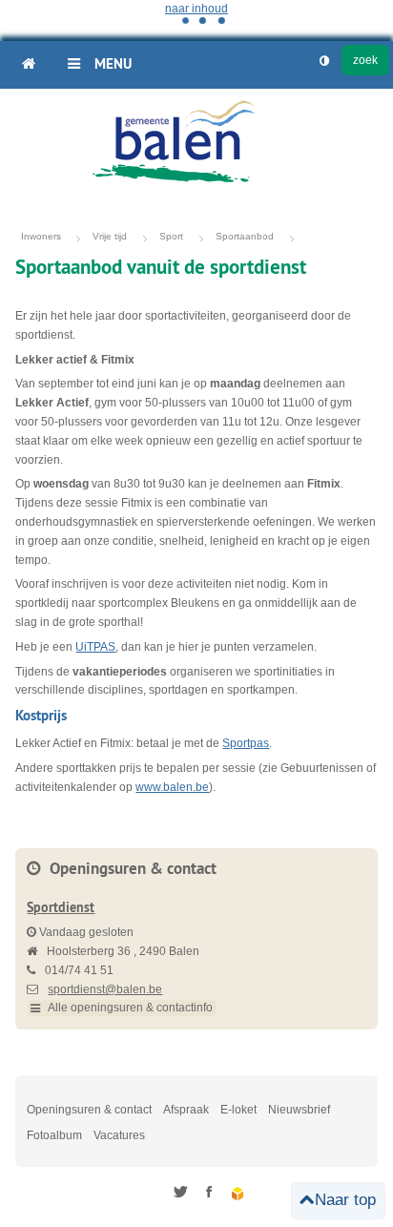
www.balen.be (172, 787)
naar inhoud (196, 8)
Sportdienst (60, 907)
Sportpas (245, 743)
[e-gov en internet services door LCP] (239, 1193)
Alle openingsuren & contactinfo (129, 1008)
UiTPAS (95, 647)
